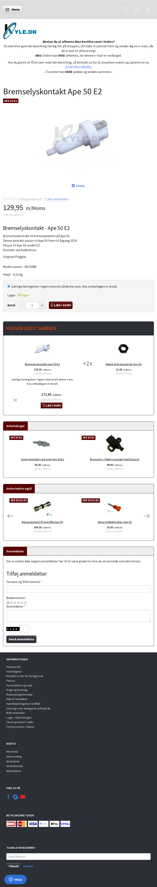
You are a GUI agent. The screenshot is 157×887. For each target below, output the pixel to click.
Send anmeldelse (21, 639)
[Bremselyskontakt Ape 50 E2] (78, 137)
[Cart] (148, 9)
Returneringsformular (19, 694)
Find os (10, 681)
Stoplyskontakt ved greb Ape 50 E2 (42, 459)
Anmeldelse (14, 606)
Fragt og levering (16, 690)
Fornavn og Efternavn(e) (23, 582)
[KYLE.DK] (20, 29)
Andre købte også (19, 488)
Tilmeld (13, 866)
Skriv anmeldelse (57, 199)
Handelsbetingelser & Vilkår (23, 704)
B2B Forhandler (15, 713)
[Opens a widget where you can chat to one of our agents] (15, 880)
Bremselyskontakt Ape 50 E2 (42, 364)
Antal (11, 305)
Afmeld (28, 866)
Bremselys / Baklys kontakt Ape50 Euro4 (114, 459)
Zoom (80, 186)
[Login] (136, 9)
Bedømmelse (15, 598)
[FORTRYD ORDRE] (78, 67)
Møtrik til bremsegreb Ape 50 (123, 364)
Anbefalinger (15, 426)
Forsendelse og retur (19, 685)
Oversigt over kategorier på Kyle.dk (28, 708)
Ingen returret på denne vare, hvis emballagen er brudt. (64, 286)
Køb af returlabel (16, 699)
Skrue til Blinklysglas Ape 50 (115, 522)
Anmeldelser (15, 551)
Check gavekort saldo (19, 722)
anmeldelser (31, 199)
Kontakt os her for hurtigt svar (24, 676)
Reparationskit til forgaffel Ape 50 (42, 522)
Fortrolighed (14, 671)
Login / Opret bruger (19, 717)
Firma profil (13, 667)
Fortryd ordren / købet (20, 727)
